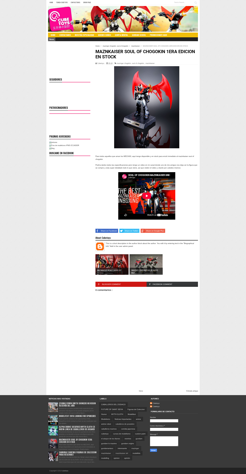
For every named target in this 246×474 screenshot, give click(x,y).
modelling (105, 458)
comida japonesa (128, 429)
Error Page (87, 2)
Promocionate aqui (158, 34)
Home (51, 2)
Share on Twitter (131, 231)
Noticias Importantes (123, 419)
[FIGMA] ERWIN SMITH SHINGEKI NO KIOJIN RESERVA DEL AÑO (77, 404)
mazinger (135, 448)
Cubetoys (156, 403)
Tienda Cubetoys (62, 2)
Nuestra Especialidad (84, 34)
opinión (127, 458)
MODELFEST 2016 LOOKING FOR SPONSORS (77, 416)
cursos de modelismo (121, 434)
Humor (104, 414)
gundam (139, 439)
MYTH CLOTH (117, 414)
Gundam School (139, 34)
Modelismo (105, 419)
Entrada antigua (192, 391)
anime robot (106, 424)
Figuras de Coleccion (136, 409)
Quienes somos (104, 34)
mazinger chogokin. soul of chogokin (130, 63)
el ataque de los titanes (110, 439)
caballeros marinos (109, 429)
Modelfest (132, 414)
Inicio (141, 391)
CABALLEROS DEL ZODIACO (113, 404)
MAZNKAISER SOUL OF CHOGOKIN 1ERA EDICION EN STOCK (75, 440)
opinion (117, 458)
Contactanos (65, 34)
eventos (128, 439)
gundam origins (127, 443)
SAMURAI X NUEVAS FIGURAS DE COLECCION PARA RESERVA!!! (77, 453)
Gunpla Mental (121, 34)
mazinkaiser (150, 63)
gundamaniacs (107, 448)
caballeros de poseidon (125, 424)
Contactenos (75, 2)
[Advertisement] (146, 369)
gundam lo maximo (109, 443)
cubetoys (105, 434)
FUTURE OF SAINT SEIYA (112, 409)
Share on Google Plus (155, 231)
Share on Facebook (109, 231)
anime (138, 419)
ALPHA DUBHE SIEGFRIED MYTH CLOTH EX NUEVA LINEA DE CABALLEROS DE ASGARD (77, 428)
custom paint (140, 434)
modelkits (136, 453)
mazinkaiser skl (122, 453)
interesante (122, 448)
